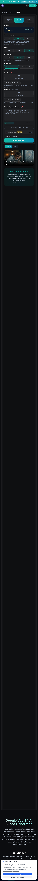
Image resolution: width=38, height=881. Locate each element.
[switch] (30, 132)
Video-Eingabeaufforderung (13, 107)
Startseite (4, 12)
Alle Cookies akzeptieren (17, 874)
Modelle (11, 12)
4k (29, 57)
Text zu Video (9, 20)
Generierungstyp (9, 35)
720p (9, 57)
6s (19, 50)
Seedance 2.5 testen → (28, 1)
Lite (9, 38)
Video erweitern (29, 20)
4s (9, 50)
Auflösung (7, 54)
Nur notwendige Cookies (17, 877)
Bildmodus (7, 63)
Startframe (8, 73)
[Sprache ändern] (27, 5)
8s (29, 50)
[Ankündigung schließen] (36, 2)
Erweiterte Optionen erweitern (20, 127)
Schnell (19, 38)
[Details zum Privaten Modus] (24, 132)
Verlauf (15, 146)
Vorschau (8, 146)
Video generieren (19, 140)
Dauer (6, 47)
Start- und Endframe (11, 67)
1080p (19, 57)
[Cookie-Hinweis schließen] (34, 862)
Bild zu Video (19, 20)
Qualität (29, 38)
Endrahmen (11, 89)
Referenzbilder (26, 67)
